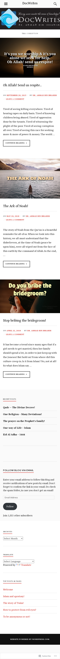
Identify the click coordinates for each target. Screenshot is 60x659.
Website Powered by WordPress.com (29, 639)
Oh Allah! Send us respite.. (22, 85)
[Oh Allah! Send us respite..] (30, 76)
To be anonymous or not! (16, 616)
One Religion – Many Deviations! (22, 414)
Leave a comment (15, 99)
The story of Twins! (13, 603)
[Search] (52, 4)
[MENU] (6, 4)
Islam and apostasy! (13, 596)
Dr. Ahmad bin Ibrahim (45, 95)
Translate (26, 564)
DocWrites (30, 3)
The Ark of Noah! (15, 206)
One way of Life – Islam (17, 427)
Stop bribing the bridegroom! (24, 321)
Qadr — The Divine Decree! (19, 407)
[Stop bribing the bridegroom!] (30, 312)
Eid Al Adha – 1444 (14, 434)
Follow (10, 506)
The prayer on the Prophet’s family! (24, 421)
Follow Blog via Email (18, 470)
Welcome (8, 589)
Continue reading (14, 144)
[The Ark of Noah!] (30, 197)
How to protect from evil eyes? (19, 609)
